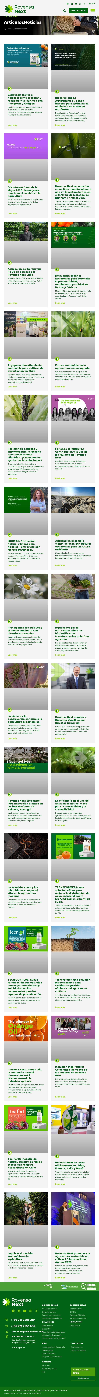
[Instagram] (80, 3)
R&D (44, 1343)
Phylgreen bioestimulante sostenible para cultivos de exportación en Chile (25, 368)
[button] (64, 11)
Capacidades (47, 1350)
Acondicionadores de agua (53, 1332)
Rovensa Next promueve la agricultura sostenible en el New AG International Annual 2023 (72, 1258)
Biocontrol (46, 1329)
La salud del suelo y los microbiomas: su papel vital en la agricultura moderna (23, 891)
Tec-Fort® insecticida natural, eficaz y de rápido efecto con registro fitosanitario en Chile (25, 1163)
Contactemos (77, 1347)
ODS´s (73, 1312)
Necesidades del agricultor (53, 1338)
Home (10, 29)
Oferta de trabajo (78, 1350)
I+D (43, 1372)
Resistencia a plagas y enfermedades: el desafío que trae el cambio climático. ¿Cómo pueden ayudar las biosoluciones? (25, 454)
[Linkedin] (71, 3)
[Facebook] (67, 3)
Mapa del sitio (43, 1391)
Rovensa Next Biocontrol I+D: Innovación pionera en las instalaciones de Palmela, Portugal (25, 805)
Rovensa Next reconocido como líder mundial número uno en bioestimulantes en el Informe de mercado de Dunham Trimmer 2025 (73, 192)
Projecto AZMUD (77, 1315)
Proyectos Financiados (52, 1356)
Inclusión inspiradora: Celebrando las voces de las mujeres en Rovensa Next (71, 1071)
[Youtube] (76, 3)
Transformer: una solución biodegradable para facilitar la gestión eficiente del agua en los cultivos (72, 985)
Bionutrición (47, 1326)
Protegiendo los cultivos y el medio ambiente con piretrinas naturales (25, 630)
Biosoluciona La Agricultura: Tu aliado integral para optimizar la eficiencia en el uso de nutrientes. (71, 103)
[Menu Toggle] (92, 10)
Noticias (46, 1362)
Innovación (76, 1322)
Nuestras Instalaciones (52, 1318)
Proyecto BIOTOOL (78, 1318)
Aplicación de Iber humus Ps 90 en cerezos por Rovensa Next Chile (24, 272)
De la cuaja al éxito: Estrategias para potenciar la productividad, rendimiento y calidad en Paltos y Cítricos (72, 281)
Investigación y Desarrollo (53, 1347)
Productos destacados (51, 1335)
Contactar (77, 1343)
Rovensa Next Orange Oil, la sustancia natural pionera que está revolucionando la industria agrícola (24, 1075)
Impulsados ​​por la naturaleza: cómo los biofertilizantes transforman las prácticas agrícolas (72, 633)
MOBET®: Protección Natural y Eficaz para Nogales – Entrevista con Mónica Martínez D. (24, 545)
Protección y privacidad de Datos (19, 1391)
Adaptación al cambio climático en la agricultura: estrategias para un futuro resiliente (73, 545)
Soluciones (48, 1322)
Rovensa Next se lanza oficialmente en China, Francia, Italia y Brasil (70, 1165)
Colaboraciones (48, 1353)
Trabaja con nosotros (51, 1315)
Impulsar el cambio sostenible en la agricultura (20, 1256)
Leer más (12, 125)
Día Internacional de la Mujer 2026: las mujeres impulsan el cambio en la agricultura (24, 191)
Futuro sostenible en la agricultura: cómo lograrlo (72, 367)
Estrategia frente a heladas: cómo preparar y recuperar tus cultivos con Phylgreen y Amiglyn (25, 99)
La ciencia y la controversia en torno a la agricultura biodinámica (25, 719)
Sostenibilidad (78, 1305)
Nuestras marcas (49, 1309)
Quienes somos (50, 1305)
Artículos (46, 1366)
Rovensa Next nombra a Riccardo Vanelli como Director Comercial (70, 720)
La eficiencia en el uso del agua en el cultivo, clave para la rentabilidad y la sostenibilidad (72, 805)
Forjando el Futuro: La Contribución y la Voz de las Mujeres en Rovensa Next (71, 453)
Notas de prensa (49, 1369)
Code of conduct (59, 1391)
